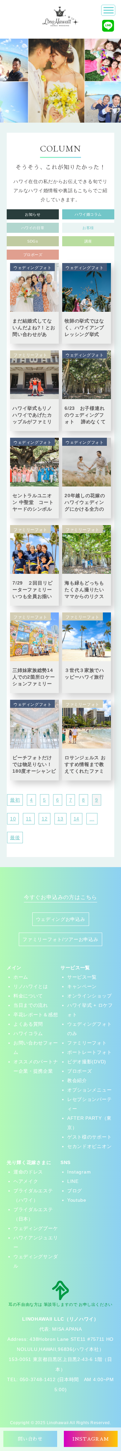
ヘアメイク (25, 1181)
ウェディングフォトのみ (89, 1028)
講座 (88, 241)
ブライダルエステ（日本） (33, 1214)
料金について (28, 995)
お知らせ (32, 214)
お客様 (88, 228)
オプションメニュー (89, 1090)
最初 (15, 800)
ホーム (20, 977)
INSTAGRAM (91, 1439)
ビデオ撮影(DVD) (86, 1061)
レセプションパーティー (89, 1104)
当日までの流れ (30, 1005)
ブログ (74, 1190)
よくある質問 (28, 1024)
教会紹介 (77, 1080)
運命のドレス (28, 1172)
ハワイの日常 (32, 228)
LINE (73, 1181)
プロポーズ (33, 255)
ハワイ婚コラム (88, 214)
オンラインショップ (89, 995)
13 (60, 818)
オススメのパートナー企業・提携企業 (35, 1066)
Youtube (76, 1200)
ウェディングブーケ (35, 1228)
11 (28, 818)
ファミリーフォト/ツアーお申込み (60, 939)
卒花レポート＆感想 (35, 1014)
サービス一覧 (82, 977)
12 (44, 818)
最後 (15, 837)
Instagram (79, 1172)
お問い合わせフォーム (35, 1047)
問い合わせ (30, 1439)
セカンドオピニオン (89, 1146)
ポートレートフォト (89, 1052)
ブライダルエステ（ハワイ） (33, 1195)
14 (76, 818)
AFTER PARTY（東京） (89, 1122)
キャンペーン (82, 986)
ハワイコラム (28, 1033)
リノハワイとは (30, 986)
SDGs (32, 241)
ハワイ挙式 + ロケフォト (90, 1009)
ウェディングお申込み (60, 919)
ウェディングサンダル (35, 1261)
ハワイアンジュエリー (35, 1242)
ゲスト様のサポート (89, 1137)
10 (13, 818)
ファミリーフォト (87, 1042)
